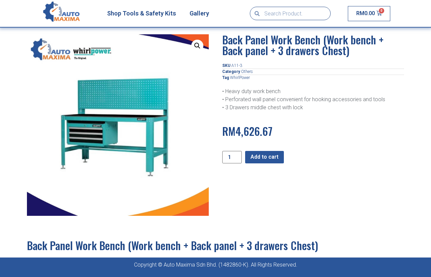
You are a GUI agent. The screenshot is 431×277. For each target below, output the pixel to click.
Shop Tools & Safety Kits (141, 13)
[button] (197, 46)
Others (247, 71)
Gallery (199, 13)
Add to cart (264, 157)
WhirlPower (240, 77)
